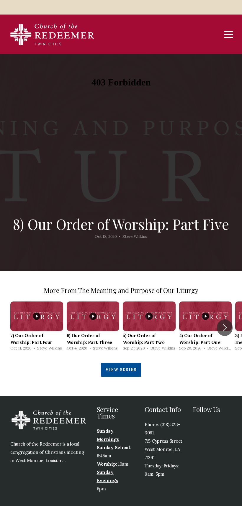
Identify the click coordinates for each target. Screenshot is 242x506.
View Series (120, 369)
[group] (36, 327)
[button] (225, 327)
